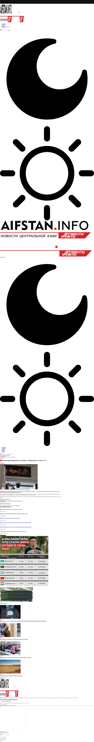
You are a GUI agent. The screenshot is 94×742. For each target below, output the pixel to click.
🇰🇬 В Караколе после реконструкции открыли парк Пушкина (11, 509)
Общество (1, 637)
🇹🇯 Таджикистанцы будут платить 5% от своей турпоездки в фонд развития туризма (15, 527)
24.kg (5, 491)
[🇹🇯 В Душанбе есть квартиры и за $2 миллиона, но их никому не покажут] (10, 636)
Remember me (3, 737)
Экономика (2, 655)
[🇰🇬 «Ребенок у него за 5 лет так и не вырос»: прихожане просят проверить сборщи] (10, 618)
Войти (8, 455)
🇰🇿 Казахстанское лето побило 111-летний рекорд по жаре (11, 675)
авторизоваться (17, 505)
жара (2, 499)
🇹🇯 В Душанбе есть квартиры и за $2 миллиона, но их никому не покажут (14, 639)
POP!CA (1, 619)
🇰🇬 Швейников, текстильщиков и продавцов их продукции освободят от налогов (15, 657)
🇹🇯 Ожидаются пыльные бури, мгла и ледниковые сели (10, 518)
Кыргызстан (5, 499)
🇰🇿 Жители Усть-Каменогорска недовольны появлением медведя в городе (13, 513)
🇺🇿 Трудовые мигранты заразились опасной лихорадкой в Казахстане (13, 531)
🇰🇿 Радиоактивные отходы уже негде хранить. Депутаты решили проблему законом (15, 522)
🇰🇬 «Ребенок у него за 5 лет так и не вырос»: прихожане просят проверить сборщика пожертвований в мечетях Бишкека (23, 621)
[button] (1, 29)
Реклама (1, 3)
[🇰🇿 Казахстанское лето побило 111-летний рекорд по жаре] (10, 673)
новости (8, 499)
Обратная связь (2, 1)
